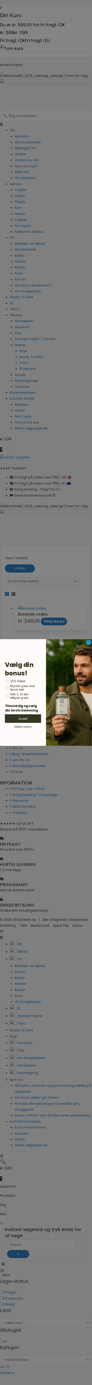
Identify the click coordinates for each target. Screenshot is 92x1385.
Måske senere (23, 726)
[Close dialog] (89, 642)
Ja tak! (23, 718)
